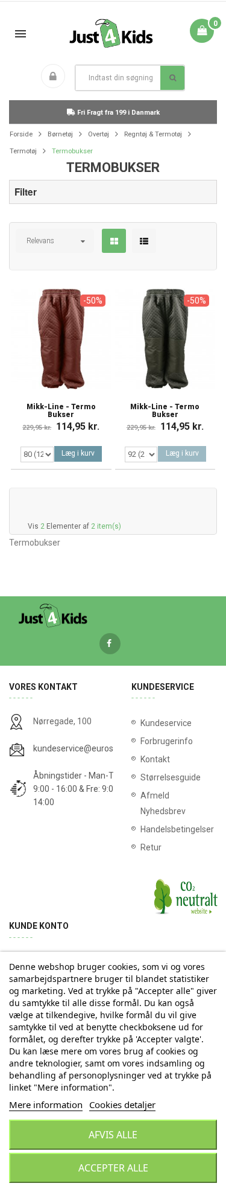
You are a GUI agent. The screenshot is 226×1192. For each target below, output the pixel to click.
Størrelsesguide (170, 777)
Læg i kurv (78, 453)
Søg (172, 78)
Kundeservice (166, 723)
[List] (144, 241)
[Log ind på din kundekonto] (55, 77)
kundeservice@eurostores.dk (88, 748)
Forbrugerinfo (166, 741)
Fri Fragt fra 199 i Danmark (117, 112)
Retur (151, 847)
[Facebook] (110, 643)
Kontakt (155, 759)
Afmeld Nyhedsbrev (163, 803)
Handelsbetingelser (174, 829)
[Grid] (114, 241)
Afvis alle (113, 1134)
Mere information (46, 1104)
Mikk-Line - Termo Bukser (61, 411)
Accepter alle (113, 1167)
